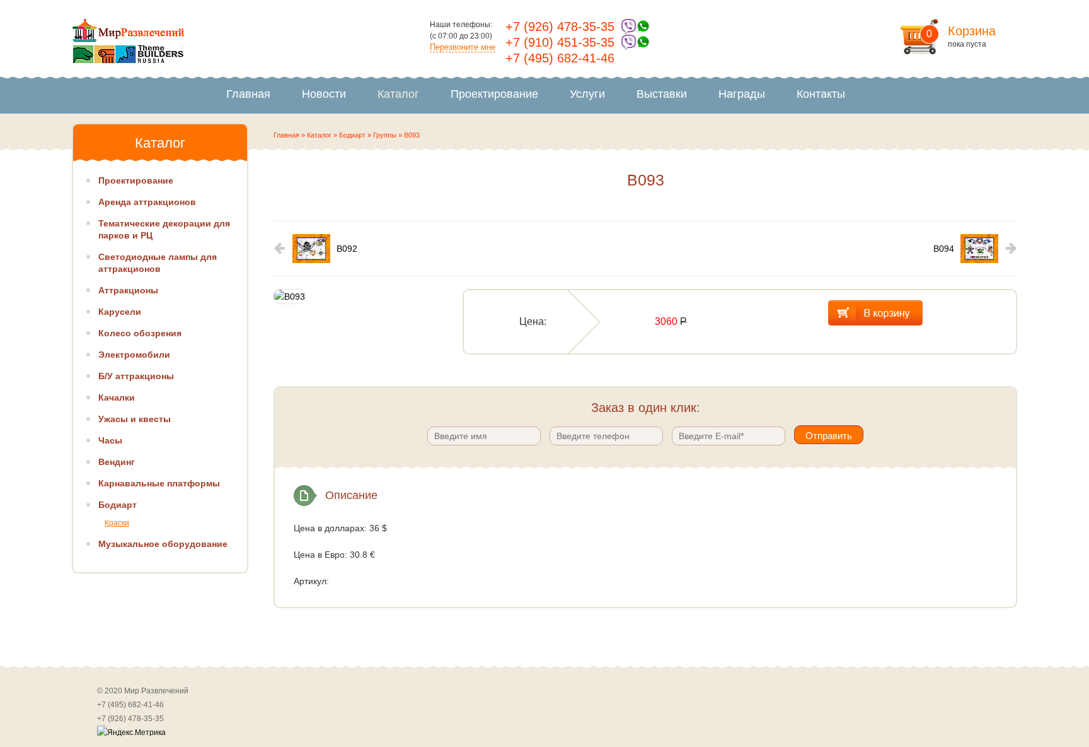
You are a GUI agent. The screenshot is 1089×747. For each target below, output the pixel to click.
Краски (117, 523)
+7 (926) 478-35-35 (559, 26)
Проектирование (494, 94)
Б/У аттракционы (136, 376)
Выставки (662, 94)
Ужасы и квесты (134, 419)
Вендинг (116, 462)
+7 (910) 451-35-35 (559, 42)
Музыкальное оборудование (163, 544)
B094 (943, 249)
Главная (248, 94)
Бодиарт (352, 135)
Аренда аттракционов (147, 202)
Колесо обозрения (140, 333)
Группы (384, 135)
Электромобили (134, 355)
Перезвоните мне (462, 47)
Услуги (587, 94)
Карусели (119, 312)
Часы (110, 440)
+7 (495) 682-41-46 (559, 58)
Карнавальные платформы (159, 483)
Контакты (821, 94)
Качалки (116, 397)
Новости (324, 94)
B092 (347, 249)
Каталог (398, 94)
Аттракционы (128, 290)
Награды (741, 94)
